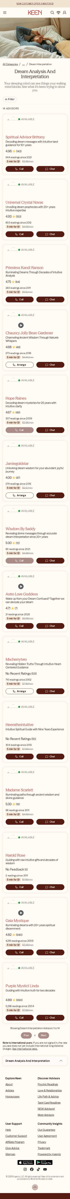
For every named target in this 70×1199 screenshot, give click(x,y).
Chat (52, 168)
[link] (21, 325)
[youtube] (45, 1170)
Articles (9, 1090)
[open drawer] (5, 13)
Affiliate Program (14, 1142)
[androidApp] (44, 1164)
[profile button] (64, 12)
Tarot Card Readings (49, 1102)
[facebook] (32, 1170)
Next (43, 1035)
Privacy (42, 1142)
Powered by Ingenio (49, 1154)
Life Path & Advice (48, 1096)
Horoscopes (12, 1096)
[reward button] (58, 12)
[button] (61, 1061)
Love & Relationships (50, 1090)
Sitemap (10, 1154)
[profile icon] (64, 12)
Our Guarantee (46, 1130)
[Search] (52, 13)
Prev (26, 1035)
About (9, 1084)
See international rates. (25, 1048)
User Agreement (47, 1136)
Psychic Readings (48, 1084)
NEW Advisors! (46, 1108)
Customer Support (16, 1136)
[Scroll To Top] (35, 1187)
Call (21, 168)
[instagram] (25, 1170)
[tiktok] (38, 1170)
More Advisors (46, 1115)
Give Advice (12, 1148)
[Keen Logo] (35, 12)
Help (8, 1130)
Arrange (21, 364)
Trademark (44, 1148)
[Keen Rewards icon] (58, 12)
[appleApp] (26, 1164)
